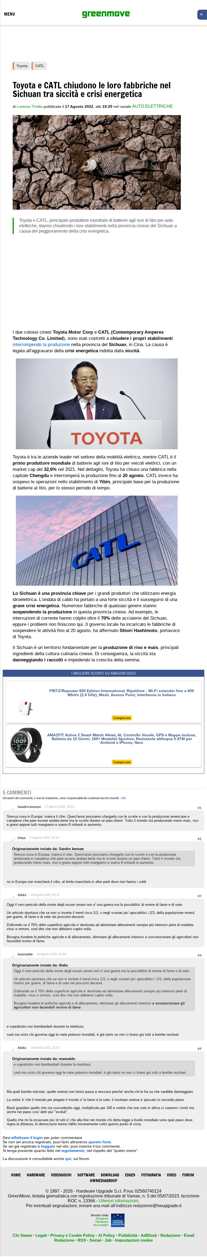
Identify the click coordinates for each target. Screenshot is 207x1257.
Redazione (170, 1235)
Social (95, 1240)
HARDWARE (36, 1175)
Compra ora (121, 718)
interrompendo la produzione (41, 344)
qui (68, 1158)
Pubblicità (127, 1235)
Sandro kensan (29, 807)
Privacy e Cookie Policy (72, 1235)
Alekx (22, 895)
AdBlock (149, 1235)
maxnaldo (25, 954)
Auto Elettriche (152, 106)
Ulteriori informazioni (118, 1201)
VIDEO (171, 1175)
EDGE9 (130, 1175)
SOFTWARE (86, 1175)
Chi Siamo (22, 1235)
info (123, 798)
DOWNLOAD (110, 1175)
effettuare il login (27, 1137)
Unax (22, 838)
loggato (48, 1146)
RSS (82, 1240)
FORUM (188, 1175)
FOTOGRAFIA (151, 1175)
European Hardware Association (100, 1222)
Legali (41, 1235)
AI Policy (106, 1235)
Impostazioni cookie (134, 1240)
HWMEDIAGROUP (103, 1180)
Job (108, 1240)
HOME (16, 1175)
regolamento (73, 1150)
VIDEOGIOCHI (61, 1175)
